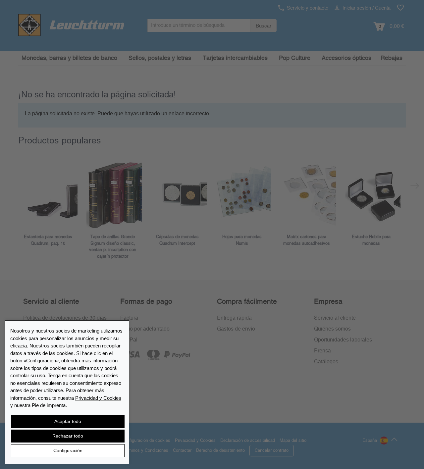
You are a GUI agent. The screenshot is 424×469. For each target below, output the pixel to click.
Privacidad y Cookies (98, 398)
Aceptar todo (67, 421)
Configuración (67, 450)
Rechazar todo (67, 436)
